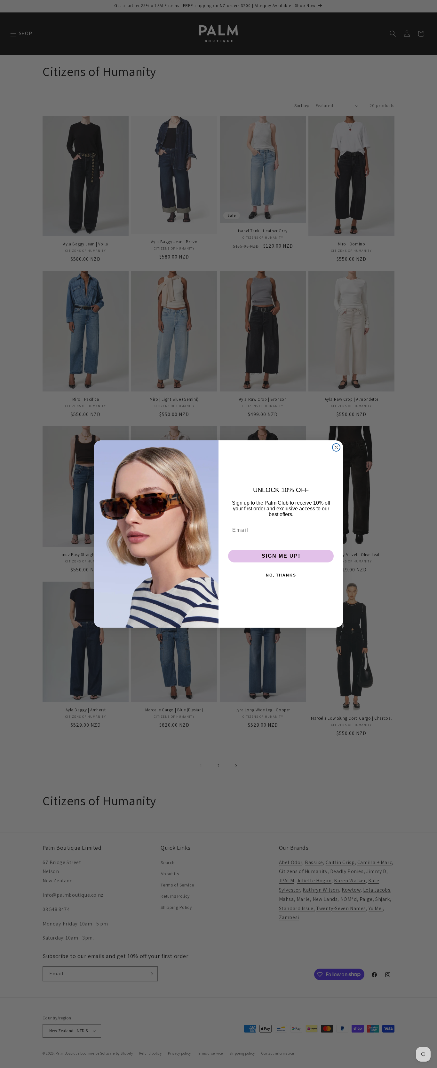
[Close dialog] (336, 447)
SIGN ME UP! (281, 556)
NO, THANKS (281, 575)
